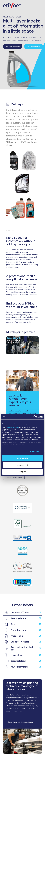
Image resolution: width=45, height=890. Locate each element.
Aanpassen (21, 465)
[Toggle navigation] (40, 5)
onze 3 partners (13, 427)
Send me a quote (33, 46)
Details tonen (34, 451)
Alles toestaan (22, 458)
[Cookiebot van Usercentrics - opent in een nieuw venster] (33, 416)
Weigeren (22, 472)
